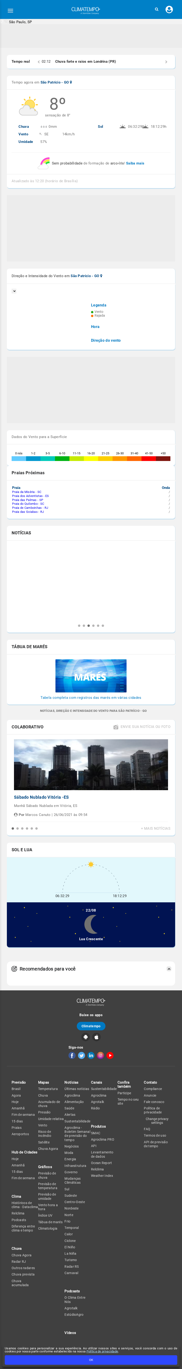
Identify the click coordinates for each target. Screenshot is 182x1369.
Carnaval (71, 1273)
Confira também (124, 1084)
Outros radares (23, 1268)
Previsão (19, 1082)
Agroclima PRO (102, 1139)
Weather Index (102, 1176)
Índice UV (45, 1215)
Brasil (16, 1089)
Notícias (71, 1082)
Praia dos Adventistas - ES (30, 496)
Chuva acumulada (20, 1283)
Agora (16, 1095)
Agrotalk (70, 1308)
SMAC (95, 1133)
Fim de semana (23, 1114)
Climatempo (91, 1026)
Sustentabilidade (77, 1121)
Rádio (95, 1108)
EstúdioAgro (73, 1314)
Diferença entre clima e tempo (23, 1228)
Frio (67, 1221)
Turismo (70, 1260)
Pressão (44, 1112)
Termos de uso (155, 1135)
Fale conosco (154, 1102)
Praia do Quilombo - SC (28, 503)
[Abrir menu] (10, 10)
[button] (156, 9)
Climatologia (48, 1228)
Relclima (18, 1213)
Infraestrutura (75, 1166)
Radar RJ (19, 1261)
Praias (17, 1128)
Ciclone (70, 1241)
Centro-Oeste (74, 1202)
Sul (66, 1189)
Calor (68, 1234)
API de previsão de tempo (156, 1144)
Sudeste (70, 1195)
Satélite (44, 1142)
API (93, 1146)
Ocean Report (101, 1163)
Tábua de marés (50, 1222)
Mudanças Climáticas (72, 1180)
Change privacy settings (157, 1121)
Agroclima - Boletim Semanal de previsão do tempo (77, 1134)
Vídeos (70, 1333)
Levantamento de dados (102, 1154)
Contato (150, 1082)
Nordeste (71, 1208)
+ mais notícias (156, 829)
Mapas (43, 1082)
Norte (68, 1215)
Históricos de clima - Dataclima (25, 1205)
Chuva (43, 1095)
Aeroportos (20, 1134)
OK (91, 1360)
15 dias (17, 1121)
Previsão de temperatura (47, 1186)
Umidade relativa (51, 1119)
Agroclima (72, 1095)
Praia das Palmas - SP (27, 500)
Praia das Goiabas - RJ (28, 512)
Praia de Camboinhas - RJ (30, 507)
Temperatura (48, 1089)
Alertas (69, 1114)
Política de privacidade (102, 1351)
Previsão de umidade (47, 1196)
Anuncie (150, 1095)
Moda (68, 1153)
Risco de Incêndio (44, 1134)
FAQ (147, 1129)
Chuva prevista (23, 1274)
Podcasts (19, 1220)
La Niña (70, 1253)
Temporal (71, 1228)
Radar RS (71, 1266)
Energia (70, 1159)
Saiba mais (135, 163)
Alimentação (74, 1102)
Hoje (15, 1102)
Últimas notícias (76, 1089)
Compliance (153, 1089)
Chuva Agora (22, 1255)
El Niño (69, 1247)
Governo (70, 1172)
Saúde (69, 1108)
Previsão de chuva (47, 1175)
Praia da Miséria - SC (26, 492)
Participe (124, 1093)
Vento (42, 1125)
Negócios (71, 1146)
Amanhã (18, 1108)
